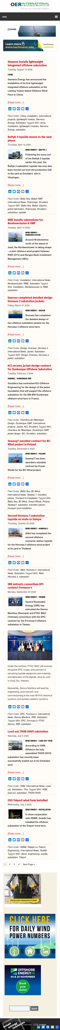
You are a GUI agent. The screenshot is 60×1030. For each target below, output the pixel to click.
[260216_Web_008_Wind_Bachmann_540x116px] (30, 51)
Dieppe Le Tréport (36, 846)
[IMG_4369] (30, 38)
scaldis (44, 853)
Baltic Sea (25, 198)
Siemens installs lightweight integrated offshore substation (27, 63)
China (23, 115)
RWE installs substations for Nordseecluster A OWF (25, 221)
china (42, 122)
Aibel (22, 569)
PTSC (41, 720)
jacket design (14, 433)
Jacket (30, 351)
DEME (23, 846)
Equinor (43, 205)
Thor (26, 789)
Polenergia (32, 202)
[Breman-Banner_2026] (23, 906)
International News (17, 202)
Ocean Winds (34, 501)
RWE (26, 283)
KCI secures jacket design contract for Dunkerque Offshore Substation (30, 367)
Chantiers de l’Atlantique (32, 419)
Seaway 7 (32, 494)
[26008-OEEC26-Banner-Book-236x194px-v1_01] (23, 994)
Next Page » (29, 864)
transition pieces (37, 504)
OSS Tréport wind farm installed (28, 800)
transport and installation (20, 508)
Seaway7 (12, 504)
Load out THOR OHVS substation (28, 731)
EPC (22, 713)
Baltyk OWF (36, 198)
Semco (11, 723)
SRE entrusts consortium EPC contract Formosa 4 (26, 585)
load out (12, 792)
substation (21, 129)
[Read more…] (16, 102)
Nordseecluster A (33, 286)
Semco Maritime (22, 717)
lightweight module (26, 119)
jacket (10, 358)
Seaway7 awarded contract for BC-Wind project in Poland (29, 442)
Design (23, 348)
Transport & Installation (26, 498)
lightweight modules (29, 126)
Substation (21, 122)
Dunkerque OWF (24, 423)
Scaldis (43, 850)
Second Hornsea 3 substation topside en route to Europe (26, 517)
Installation (32, 115)
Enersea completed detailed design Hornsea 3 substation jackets (30, 299)
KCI (26, 426)
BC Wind (23, 501)
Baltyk (35, 205)
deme (24, 853)
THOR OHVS (34, 792)
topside (22, 212)
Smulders (43, 202)
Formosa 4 (31, 713)
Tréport (22, 857)
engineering (34, 853)
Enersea (32, 348)
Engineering (13, 850)
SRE (33, 717)
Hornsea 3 (43, 348)
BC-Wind (35, 491)
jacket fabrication (16, 208)
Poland (46, 501)
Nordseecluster (15, 283)
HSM (22, 785)
